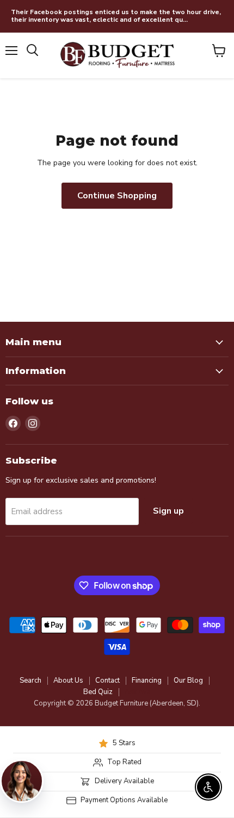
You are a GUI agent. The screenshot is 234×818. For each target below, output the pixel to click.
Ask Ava (138, 692)
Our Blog (188, 680)
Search (30, 680)
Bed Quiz (98, 692)
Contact (107, 680)
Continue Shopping (117, 196)
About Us (68, 680)
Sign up (168, 511)
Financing (147, 680)
